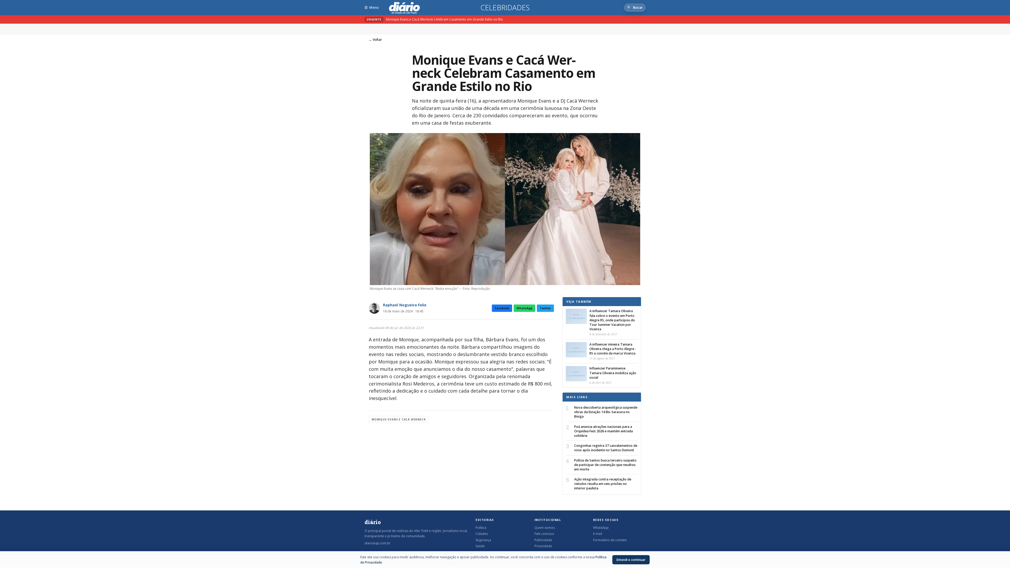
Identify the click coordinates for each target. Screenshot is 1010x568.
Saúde (480, 546)
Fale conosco (544, 533)
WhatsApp (524, 308)
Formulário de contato (610, 540)
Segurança (483, 540)
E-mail (597, 533)
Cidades (482, 533)
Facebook (502, 308)
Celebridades (505, 7)
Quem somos (544, 527)
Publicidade (543, 540)
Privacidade (543, 546)
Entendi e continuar (631, 559)
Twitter (545, 308)
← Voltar (375, 39)
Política (481, 527)
